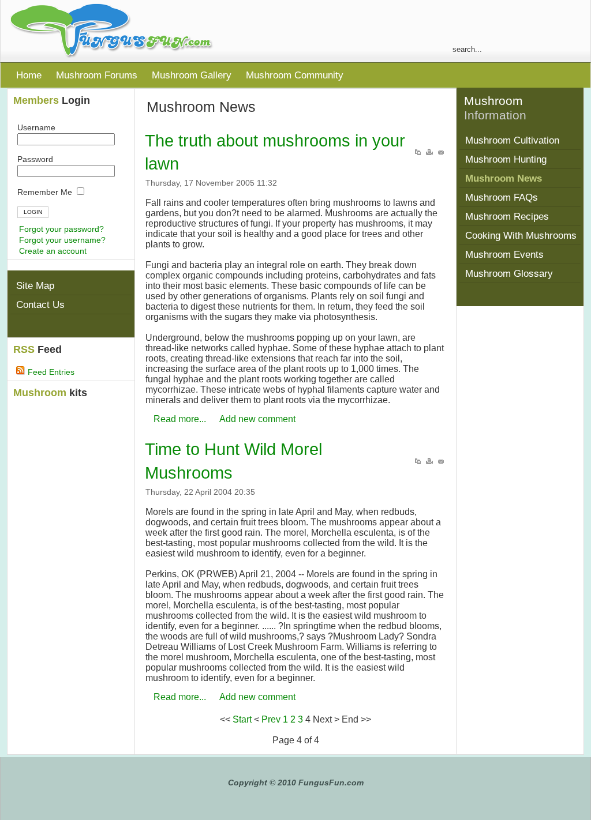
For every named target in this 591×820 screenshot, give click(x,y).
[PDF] (417, 154)
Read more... (180, 419)
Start (242, 719)
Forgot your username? (62, 240)
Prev (270, 719)
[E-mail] (441, 154)
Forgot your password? (61, 229)
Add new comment (257, 419)
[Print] (429, 154)
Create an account (53, 250)
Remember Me (45, 192)
